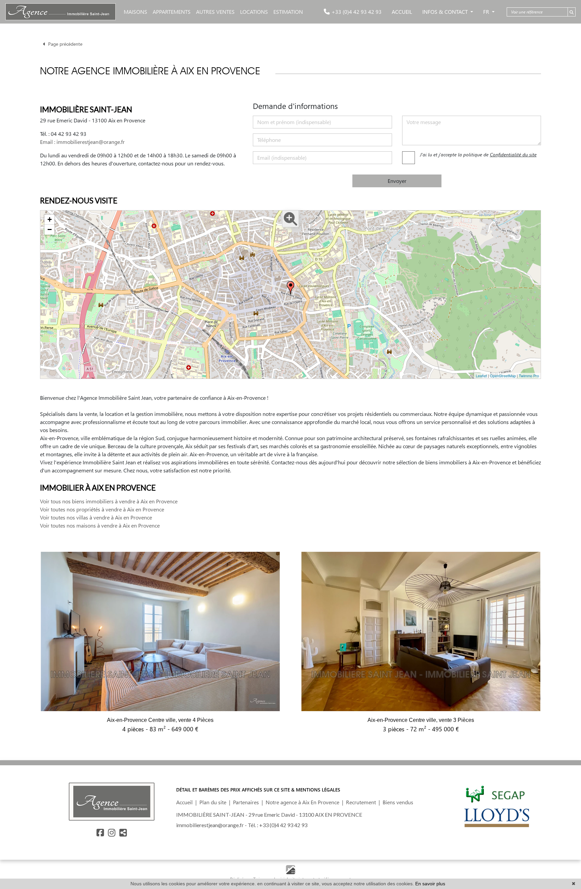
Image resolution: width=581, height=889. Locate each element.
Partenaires (246, 802)
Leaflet (481, 375)
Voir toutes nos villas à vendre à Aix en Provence (96, 517)
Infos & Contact (445, 11)
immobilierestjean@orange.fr (210, 825)
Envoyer (397, 180)
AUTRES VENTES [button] (215, 11)
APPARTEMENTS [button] (172, 11)
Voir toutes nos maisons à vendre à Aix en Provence (100, 525)
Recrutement (361, 802)
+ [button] (49, 219)
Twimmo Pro (529, 375)
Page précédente (63, 44)
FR (487, 11)
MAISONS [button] (135, 11)
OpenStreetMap (503, 375)
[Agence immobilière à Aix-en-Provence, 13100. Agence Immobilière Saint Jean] (60, 11)
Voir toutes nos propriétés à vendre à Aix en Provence (102, 509)
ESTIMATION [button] (288, 11)
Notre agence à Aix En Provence (302, 802)
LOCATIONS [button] (254, 11)
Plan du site (212, 802)
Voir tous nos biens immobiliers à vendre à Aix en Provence (109, 501)
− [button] (49, 229)
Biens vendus (398, 802)
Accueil (402, 11)
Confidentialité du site (513, 154)
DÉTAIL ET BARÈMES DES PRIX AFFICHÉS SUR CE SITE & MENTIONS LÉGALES (258, 789)
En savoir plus (430, 883)
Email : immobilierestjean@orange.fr (82, 141)
